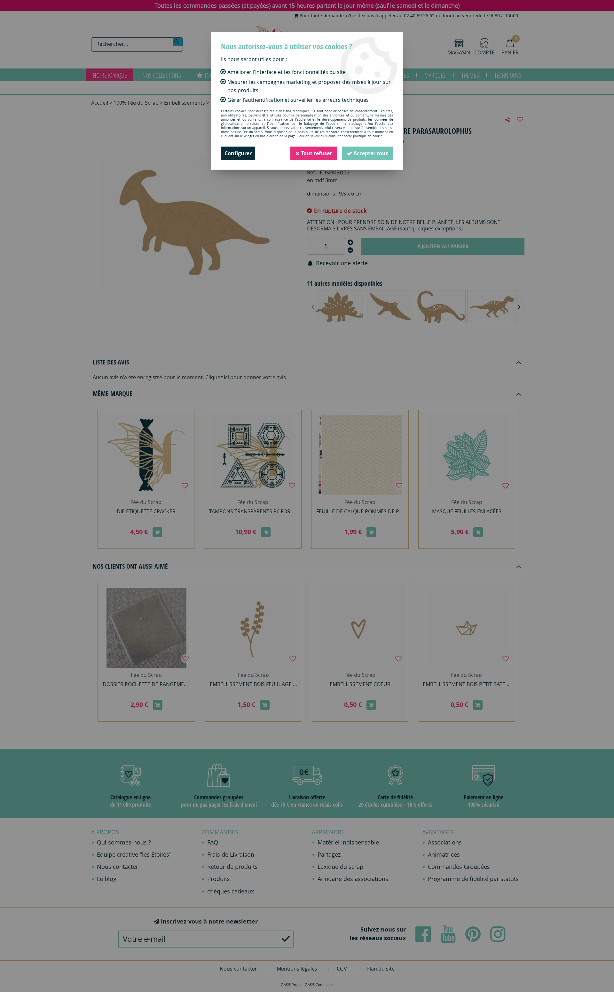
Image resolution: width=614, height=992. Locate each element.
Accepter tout (370, 153)
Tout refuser (316, 153)
